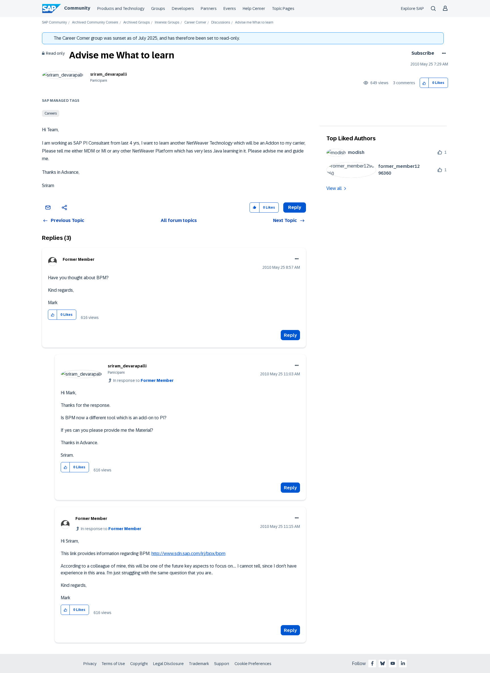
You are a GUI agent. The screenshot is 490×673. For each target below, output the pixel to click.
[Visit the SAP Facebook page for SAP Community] (372, 663)
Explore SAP (412, 8)
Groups (158, 8)
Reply (290, 335)
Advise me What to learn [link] (254, 22)
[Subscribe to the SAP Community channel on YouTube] (392, 663)
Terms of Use (113, 663)
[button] (424, 83)
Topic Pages (283, 8)
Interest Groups (167, 22)
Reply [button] (294, 207)
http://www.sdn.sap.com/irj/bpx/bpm (188, 553)
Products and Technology (120, 8)
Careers (51, 113)
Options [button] (443, 53)
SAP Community (54, 22)
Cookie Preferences (253, 663)
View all (334, 188)
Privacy (89, 663)
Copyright (139, 663)
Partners (209, 8)
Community (77, 8)
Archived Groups (136, 22)
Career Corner (195, 22)
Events (229, 8)
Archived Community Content (95, 22)
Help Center (254, 8)
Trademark (199, 663)
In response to (143, 380)
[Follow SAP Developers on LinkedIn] (403, 663)
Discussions (220, 22)
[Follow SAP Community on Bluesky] (382, 663)
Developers (183, 8)
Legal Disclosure (168, 663)
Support (221, 663)
